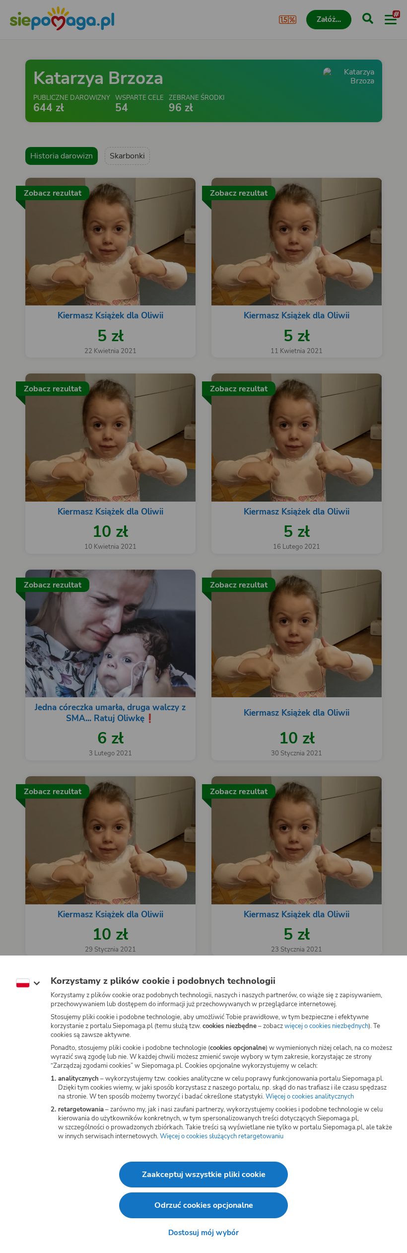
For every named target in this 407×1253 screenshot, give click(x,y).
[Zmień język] (28, 983)
